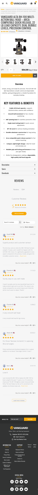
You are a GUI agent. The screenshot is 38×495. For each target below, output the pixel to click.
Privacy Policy (7, 455)
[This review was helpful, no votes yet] (30, 263)
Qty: (2, 70)
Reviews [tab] (16, 189)
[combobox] (27, 227)
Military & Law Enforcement (7, 465)
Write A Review (19, 213)
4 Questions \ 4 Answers (24, 31)
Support (20, 445)
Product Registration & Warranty (20, 455)
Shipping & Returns (20, 450)
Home (2, 9)
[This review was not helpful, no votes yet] (33, 263)
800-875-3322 (21, 434)
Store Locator (7, 460)
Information (7, 445)
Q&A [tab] (23, 189)
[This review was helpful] (30, 393)
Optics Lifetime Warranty (19, 461)
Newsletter (5, 419)
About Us (7, 452)
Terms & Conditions (7, 457)
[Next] (35, 62)
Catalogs (7, 450)
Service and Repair (20, 452)
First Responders (6, 469)
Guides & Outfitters (7, 462)
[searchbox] (10, 222)
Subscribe (30, 419)
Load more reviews (19, 400)
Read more (23, 256)
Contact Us (22, 437)
